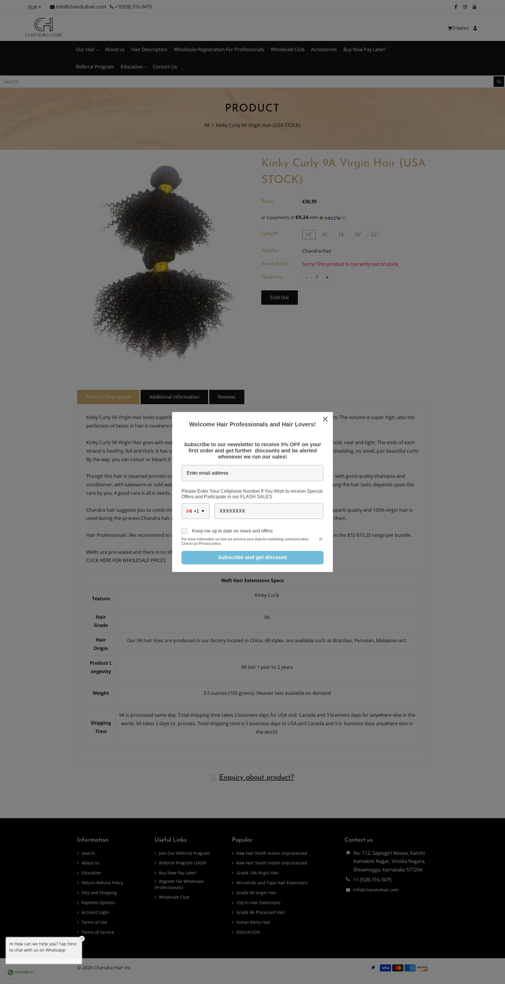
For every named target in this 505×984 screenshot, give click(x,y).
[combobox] (195, 511)
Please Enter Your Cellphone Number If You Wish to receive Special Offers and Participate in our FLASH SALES (252, 494)
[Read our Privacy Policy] (321, 539)
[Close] (326, 419)
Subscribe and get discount (252, 557)
